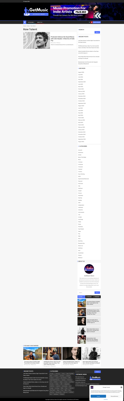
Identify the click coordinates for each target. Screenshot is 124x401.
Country (80, 171)
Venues (80, 255)
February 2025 (81, 91)
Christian (80, 162)
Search (81, 29)
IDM (79, 202)
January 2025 (81, 93)
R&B (79, 236)
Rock (79, 238)
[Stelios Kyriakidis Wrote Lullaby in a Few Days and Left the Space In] (82, 321)
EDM (79, 176)
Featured (80, 181)
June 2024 (80, 110)
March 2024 (81, 117)
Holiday (80, 200)
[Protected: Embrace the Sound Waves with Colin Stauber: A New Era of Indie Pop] (36, 40)
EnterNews (69, 399)
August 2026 (81, 72)
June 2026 (80, 77)
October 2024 (81, 100)
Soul (79, 250)
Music (79, 224)
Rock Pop (80, 240)
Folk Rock (80, 188)
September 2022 (82, 139)
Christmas (80, 164)
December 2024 (81, 96)
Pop (79, 233)
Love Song (80, 219)
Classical (80, 169)
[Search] (89, 22)
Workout (80, 257)
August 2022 (81, 141)
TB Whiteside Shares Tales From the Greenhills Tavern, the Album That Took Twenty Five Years (52, 363)
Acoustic (80, 150)
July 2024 (80, 108)
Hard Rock (80, 195)
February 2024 (81, 120)
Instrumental (81, 212)
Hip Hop (80, 197)
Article (79, 154)
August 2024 (81, 105)
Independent (81, 205)
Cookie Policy (106, 399)
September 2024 (82, 103)
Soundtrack (80, 252)
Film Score (80, 183)
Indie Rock (80, 207)
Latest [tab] (80, 296)
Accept (98, 396)
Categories (31, 22)
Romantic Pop (81, 243)
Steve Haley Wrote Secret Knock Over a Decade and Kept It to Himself (93, 330)
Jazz (79, 214)
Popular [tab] (89, 296)
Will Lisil (58, 42)
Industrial (80, 209)
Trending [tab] (97, 296)
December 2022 (81, 132)
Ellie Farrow (34, 364)
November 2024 (82, 98)
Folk (79, 186)
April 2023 (80, 122)
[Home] (24, 22)
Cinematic (80, 166)
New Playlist (81, 229)
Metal (79, 221)
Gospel (79, 190)
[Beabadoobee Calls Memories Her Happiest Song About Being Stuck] (82, 339)
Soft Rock (80, 248)
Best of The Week (82, 157)
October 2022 (81, 136)
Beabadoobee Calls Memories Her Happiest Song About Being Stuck (92, 340)
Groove (80, 193)
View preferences (114, 396)
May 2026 (80, 79)
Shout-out (80, 245)
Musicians (80, 226)
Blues (79, 159)
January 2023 (81, 129)
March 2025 (81, 88)
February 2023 (81, 127)
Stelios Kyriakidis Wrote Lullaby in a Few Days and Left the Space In (93, 321)
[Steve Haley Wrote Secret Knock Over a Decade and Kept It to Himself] (82, 330)
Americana (80, 152)
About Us (39, 22)
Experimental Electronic (83, 178)
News (79, 231)
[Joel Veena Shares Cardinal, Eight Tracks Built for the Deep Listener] (82, 303)
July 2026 (80, 74)
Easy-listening (81, 174)
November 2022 (82, 134)
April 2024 (80, 115)
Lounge (80, 217)
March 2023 (81, 124)
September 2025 (82, 81)
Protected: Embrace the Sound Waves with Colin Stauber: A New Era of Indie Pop (62, 38)
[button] (121, 387)
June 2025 (80, 84)
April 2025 (80, 86)
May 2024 (80, 112)
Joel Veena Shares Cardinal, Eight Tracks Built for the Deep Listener (93, 303)
